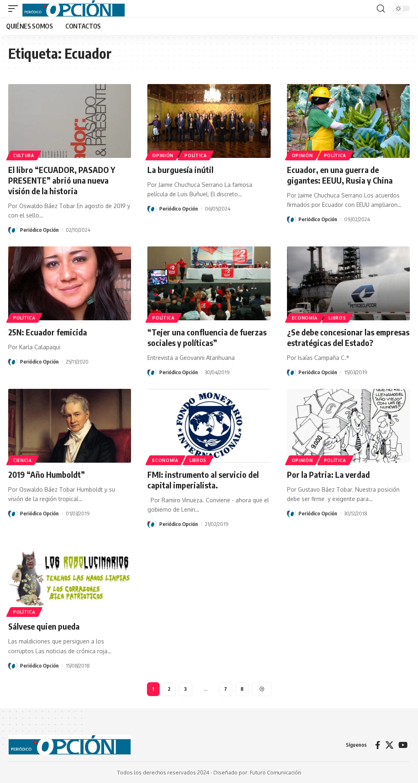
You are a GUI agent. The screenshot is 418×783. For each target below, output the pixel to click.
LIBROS (337, 317)
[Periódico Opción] (73, 8)
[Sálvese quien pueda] (69, 577)
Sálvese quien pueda (44, 626)
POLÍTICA (196, 155)
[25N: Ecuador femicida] (69, 283)
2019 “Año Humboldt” (46, 474)
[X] (389, 745)
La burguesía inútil (180, 169)
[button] (15, 8)
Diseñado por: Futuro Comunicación (257, 772)
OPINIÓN (162, 155)
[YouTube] (403, 745)
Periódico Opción (39, 229)
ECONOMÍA (305, 317)
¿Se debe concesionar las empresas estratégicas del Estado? (348, 337)
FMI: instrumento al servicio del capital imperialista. (203, 479)
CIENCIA (22, 460)
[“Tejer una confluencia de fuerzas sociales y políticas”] (208, 283)
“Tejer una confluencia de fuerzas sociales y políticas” (207, 337)
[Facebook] (377, 745)
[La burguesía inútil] (208, 121)
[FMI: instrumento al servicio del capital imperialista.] (208, 426)
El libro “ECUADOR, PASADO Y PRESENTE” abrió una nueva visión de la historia (61, 180)
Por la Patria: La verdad (328, 474)
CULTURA (23, 155)
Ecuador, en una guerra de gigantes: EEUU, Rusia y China (340, 174)
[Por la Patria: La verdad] (348, 426)
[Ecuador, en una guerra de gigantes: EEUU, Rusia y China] (348, 121)
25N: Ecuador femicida (47, 332)
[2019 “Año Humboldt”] (69, 426)
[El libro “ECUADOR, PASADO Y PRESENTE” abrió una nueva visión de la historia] (69, 121)
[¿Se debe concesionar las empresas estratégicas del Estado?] (348, 283)
